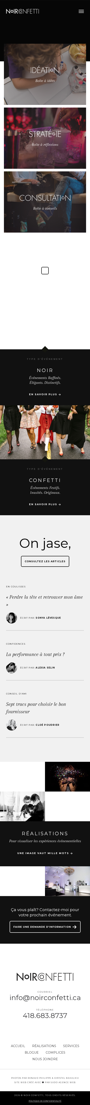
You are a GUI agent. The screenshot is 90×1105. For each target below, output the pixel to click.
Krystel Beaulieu (66, 1078)
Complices (55, 1053)
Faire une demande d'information (42, 926)
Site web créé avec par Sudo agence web (45, 1082)
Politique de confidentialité (45, 1101)
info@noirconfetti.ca (45, 997)
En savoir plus (43, 394)
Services (71, 1046)
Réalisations (44, 1046)
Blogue (32, 1053)
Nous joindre (45, 1059)
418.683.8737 (45, 1015)
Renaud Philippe (39, 1078)
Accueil (18, 1046)
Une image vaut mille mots (43, 853)
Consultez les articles (45, 561)
